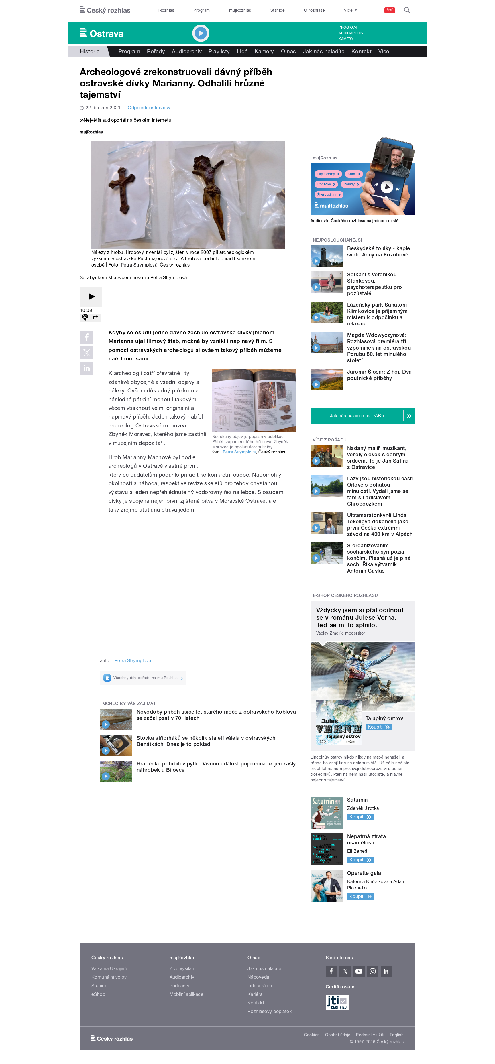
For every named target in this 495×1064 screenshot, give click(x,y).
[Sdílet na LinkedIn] (86, 368)
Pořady (156, 51)
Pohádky (324, 184)
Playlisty (219, 51)
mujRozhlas (240, 10)
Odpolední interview (149, 107)
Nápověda (258, 977)
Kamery (346, 39)
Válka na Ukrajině (109, 968)
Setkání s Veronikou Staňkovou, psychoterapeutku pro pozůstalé (374, 283)
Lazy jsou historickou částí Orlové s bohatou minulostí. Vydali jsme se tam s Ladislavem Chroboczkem (380, 491)
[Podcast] (85, 318)
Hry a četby (326, 174)
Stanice (277, 10)
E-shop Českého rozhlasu (345, 595)
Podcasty (180, 985)
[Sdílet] (95, 318)
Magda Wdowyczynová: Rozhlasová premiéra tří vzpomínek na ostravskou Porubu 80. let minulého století (379, 347)
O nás (288, 51)
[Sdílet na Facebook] (86, 337)
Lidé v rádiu (259, 985)
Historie (90, 51)
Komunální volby (109, 977)
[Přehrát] (91, 297)
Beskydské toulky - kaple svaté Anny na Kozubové (378, 251)
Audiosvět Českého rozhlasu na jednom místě (354, 220)
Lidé (242, 51)
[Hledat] (407, 10)
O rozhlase (314, 10)
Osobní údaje (338, 1035)
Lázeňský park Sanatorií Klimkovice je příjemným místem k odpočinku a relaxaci (377, 314)
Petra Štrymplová (139, 265)
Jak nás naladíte (324, 51)
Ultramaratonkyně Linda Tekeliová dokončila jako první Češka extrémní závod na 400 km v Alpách (380, 524)
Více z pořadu (330, 440)
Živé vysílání (326, 195)
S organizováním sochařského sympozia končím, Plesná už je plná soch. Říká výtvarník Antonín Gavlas (378, 558)
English (397, 1035)
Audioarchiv (351, 33)
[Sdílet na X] (86, 352)
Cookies (311, 1035)
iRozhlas (166, 10)
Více (386, 51)
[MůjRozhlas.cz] (91, 132)
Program (201, 10)
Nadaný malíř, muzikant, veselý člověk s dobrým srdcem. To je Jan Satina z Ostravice (378, 457)
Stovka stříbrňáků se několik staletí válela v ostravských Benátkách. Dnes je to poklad (206, 741)
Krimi (352, 174)
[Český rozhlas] (105, 10)
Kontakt (361, 51)
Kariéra (254, 994)
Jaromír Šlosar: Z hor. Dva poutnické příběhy (379, 375)
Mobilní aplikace (187, 994)
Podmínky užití (370, 1035)
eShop (98, 994)
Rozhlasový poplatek (269, 1011)
